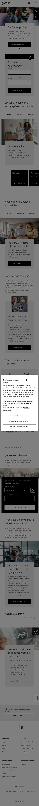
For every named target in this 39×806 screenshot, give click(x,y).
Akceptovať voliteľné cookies (18, 426)
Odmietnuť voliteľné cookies (18, 421)
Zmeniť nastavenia (19, 415)
